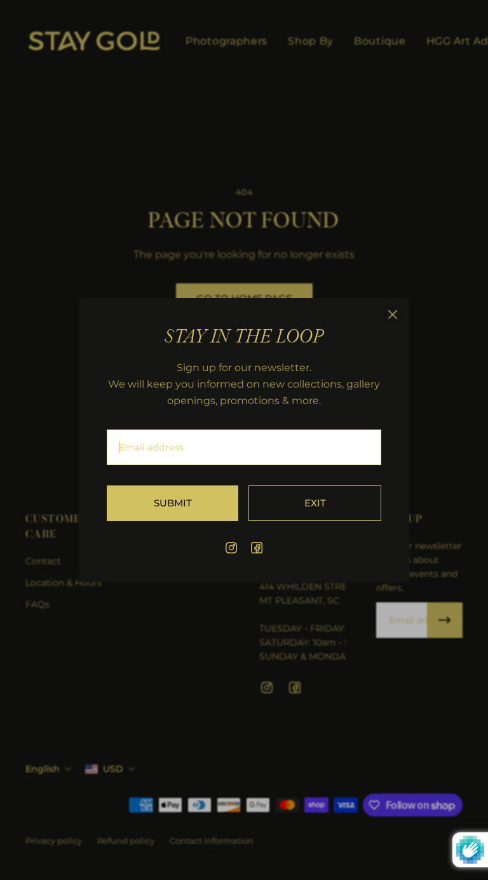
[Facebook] (256, 547)
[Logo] (94, 41)
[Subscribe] (445, 620)
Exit (315, 503)
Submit (173, 503)
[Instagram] (231, 547)
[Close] (392, 314)
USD (113, 769)
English (42, 769)
